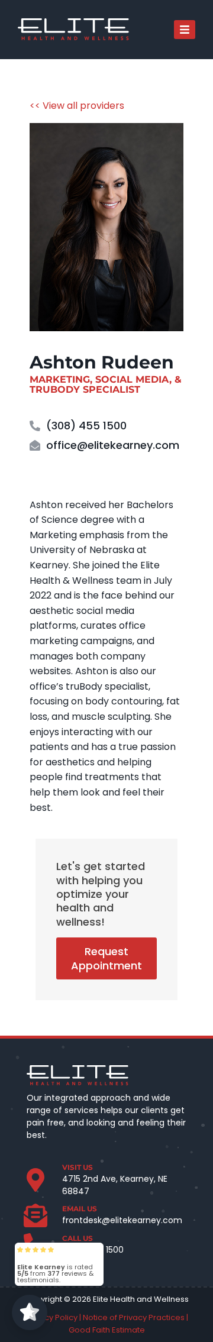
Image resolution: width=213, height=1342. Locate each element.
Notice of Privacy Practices (134, 1317)
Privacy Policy (51, 1317)
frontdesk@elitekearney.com (122, 1220)
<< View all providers (77, 105)
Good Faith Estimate (107, 1329)
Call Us (77, 1238)
